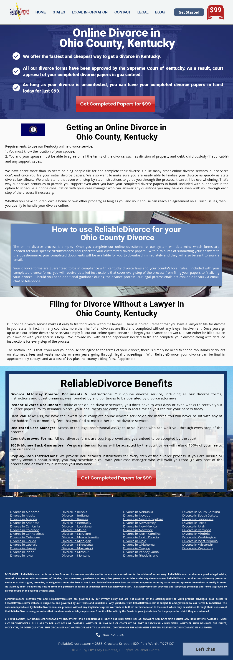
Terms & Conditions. (210, 603)
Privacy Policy (109, 598)
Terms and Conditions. (94, 603)
